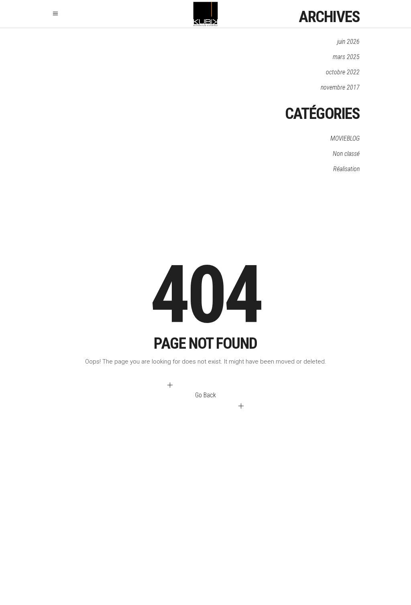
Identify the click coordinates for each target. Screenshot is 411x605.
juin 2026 (348, 41)
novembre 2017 (340, 87)
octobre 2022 (343, 72)
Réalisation (346, 169)
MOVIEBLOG (345, 138)
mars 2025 (346, 57)
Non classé (346, 153)
